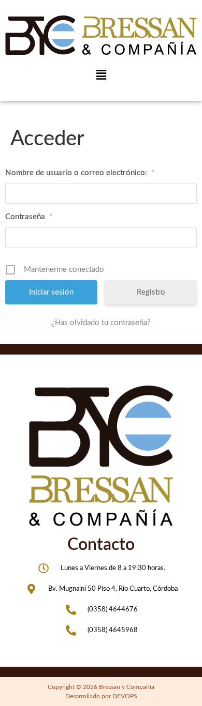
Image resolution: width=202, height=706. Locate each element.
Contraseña (28, 217)
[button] (101, 75)
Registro (151, 292)
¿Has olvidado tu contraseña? (101, 323)
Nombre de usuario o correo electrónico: (79, 173)
